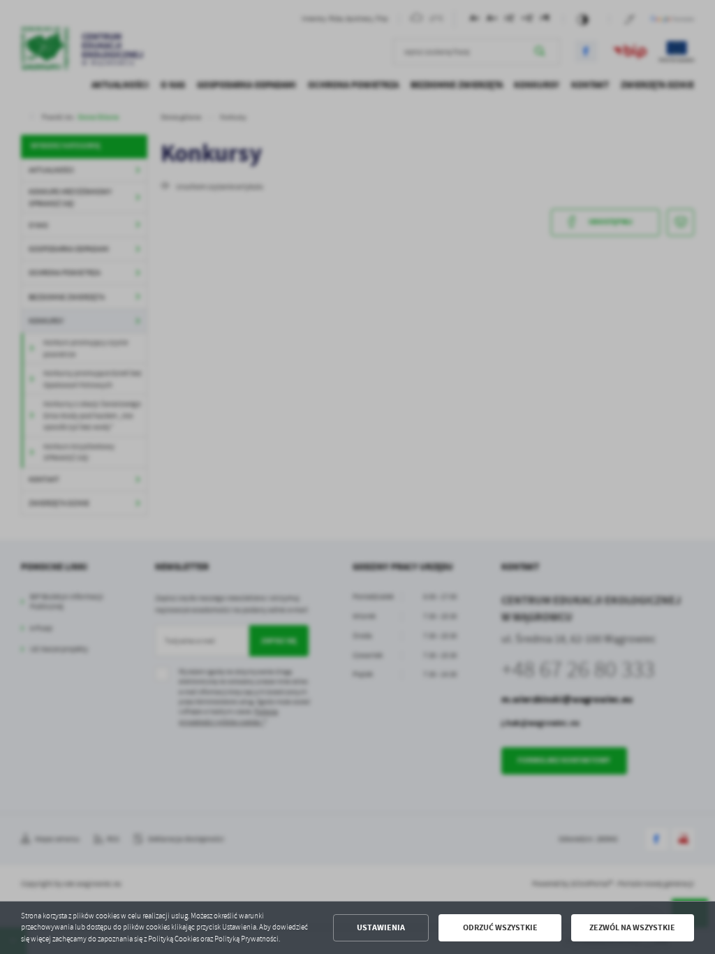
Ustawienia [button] (381, 927)
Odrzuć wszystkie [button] (500, 927)
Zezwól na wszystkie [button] (632, 927)
